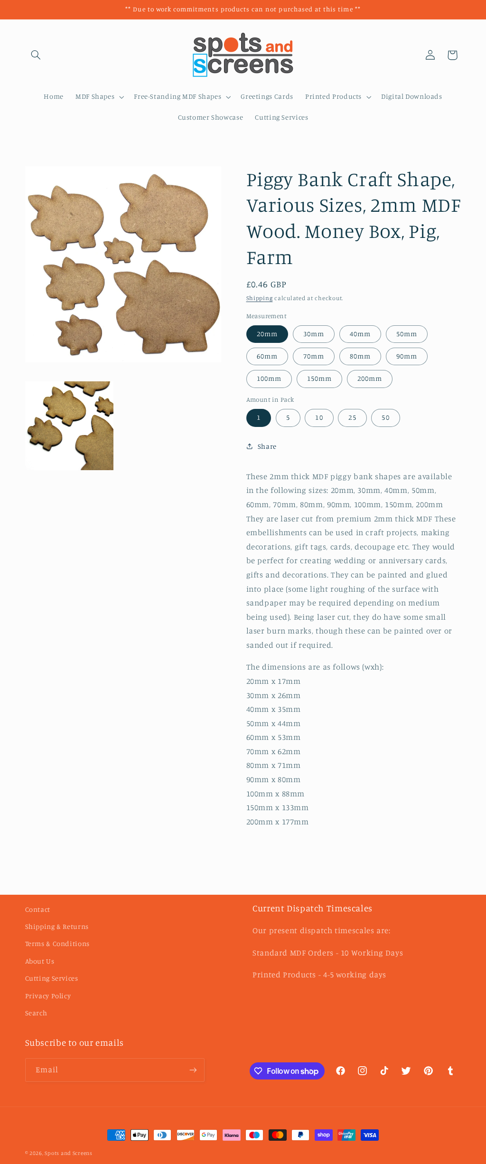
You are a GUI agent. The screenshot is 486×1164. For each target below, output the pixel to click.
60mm (267, 356)
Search (36, 1013)
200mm (369, 378)
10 (319, 417)
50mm (406, 334)
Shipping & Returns (57, 926)
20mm (267, 334)
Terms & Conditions (57, 943)
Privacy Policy (48, 996)
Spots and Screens (69, 1153)
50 (385, 417)
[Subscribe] (193, 1069)
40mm (360, 334)
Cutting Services (51, 978)
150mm (319, 378)
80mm (360, 356)
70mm (313, 356)
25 (352, 417)
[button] (36, 55)
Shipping (259, 298)
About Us (40, 961)
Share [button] (267, 446)
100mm (269, 378)
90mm (406, 356)
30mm (313, 334)
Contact (37, 909)
